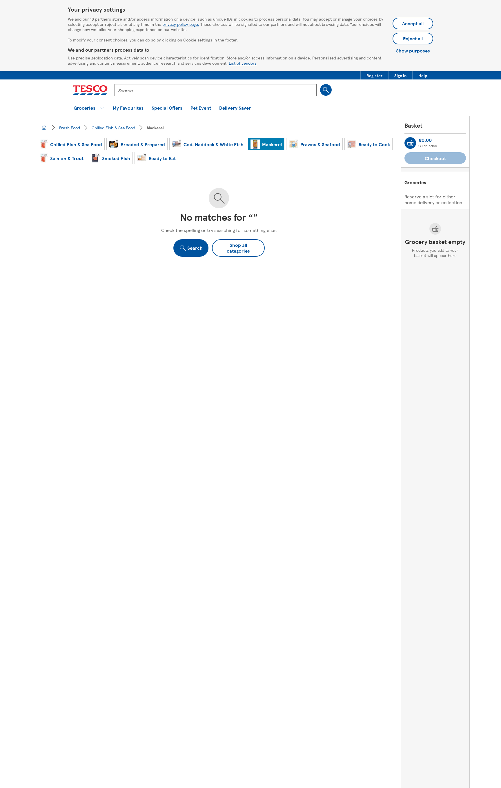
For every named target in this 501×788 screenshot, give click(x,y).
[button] (374, 75)
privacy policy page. (180, 24)
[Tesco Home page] (90, 90)
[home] (44, 127)
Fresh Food (69, 128)
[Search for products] (326, 90)
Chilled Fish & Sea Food (113, 128)
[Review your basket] (410, 143)
